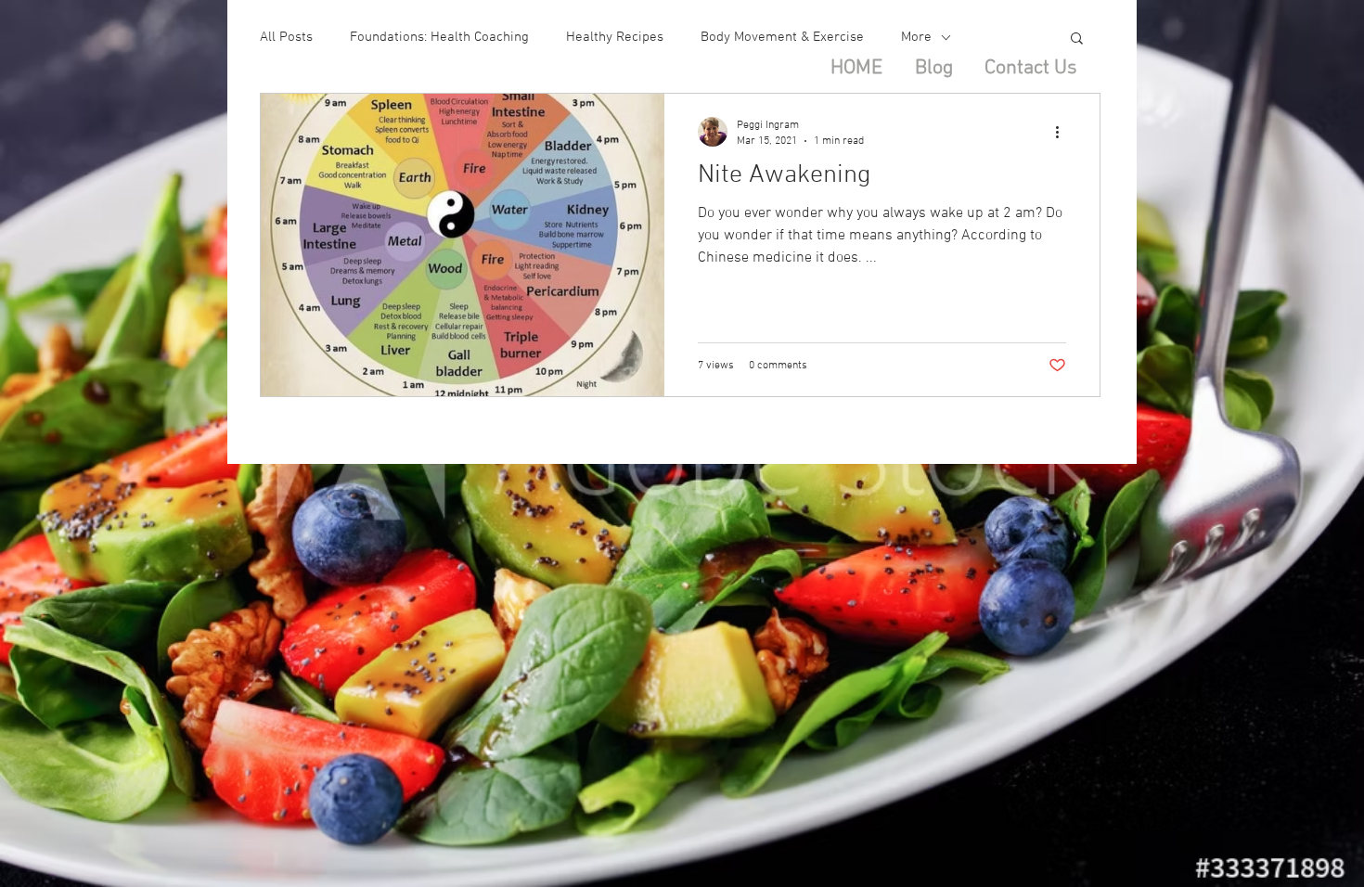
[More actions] (1063, 132)
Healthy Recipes (614, 37)
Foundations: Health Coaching (439, 37)
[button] (1077, 39)
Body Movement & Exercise (782, 37)
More (916, 37)
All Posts (286, 37)
